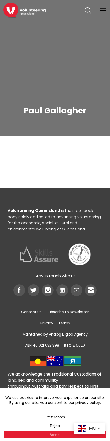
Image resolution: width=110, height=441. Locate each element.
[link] (24, 11)
